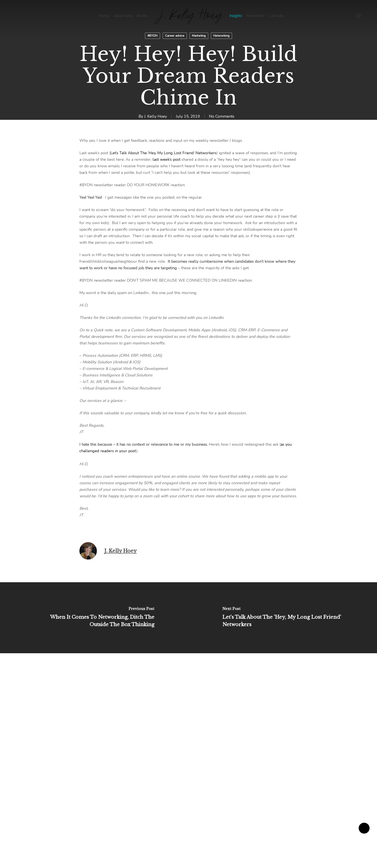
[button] (359, 16)
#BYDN (152, 36)
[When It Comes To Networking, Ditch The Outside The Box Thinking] (94, 617)
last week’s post (167, 159)
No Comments (221, 116)
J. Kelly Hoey (155, 116)
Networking (221, 36)
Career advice (174, 36)
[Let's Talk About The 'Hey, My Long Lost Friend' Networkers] (282, 617)
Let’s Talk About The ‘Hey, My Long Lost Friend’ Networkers (163, 153)
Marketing (199, 36)
